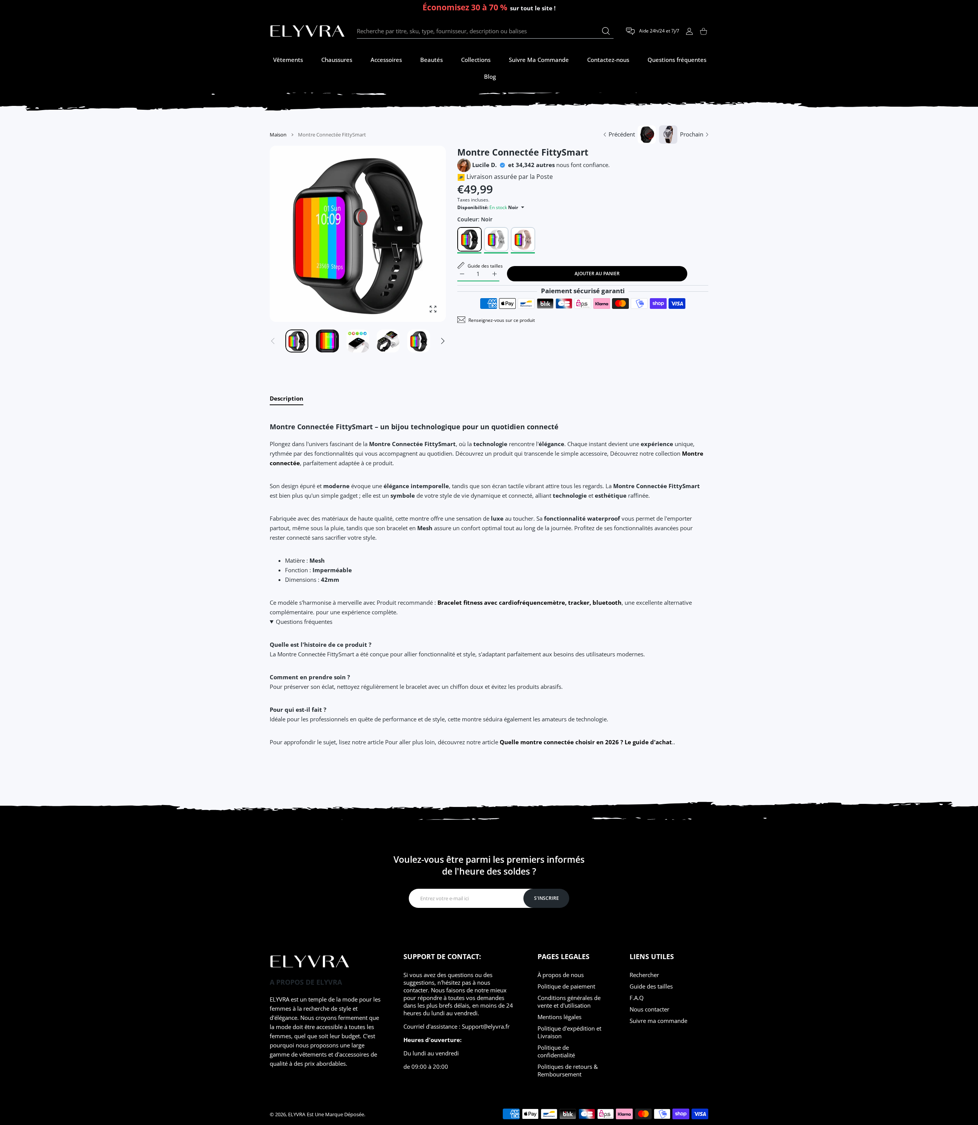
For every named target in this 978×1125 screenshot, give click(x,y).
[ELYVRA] (307, 31)
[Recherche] (606, 31)
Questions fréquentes (304, 621)
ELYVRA (296, 1114)
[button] (443, 341)
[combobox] (485, 31)
